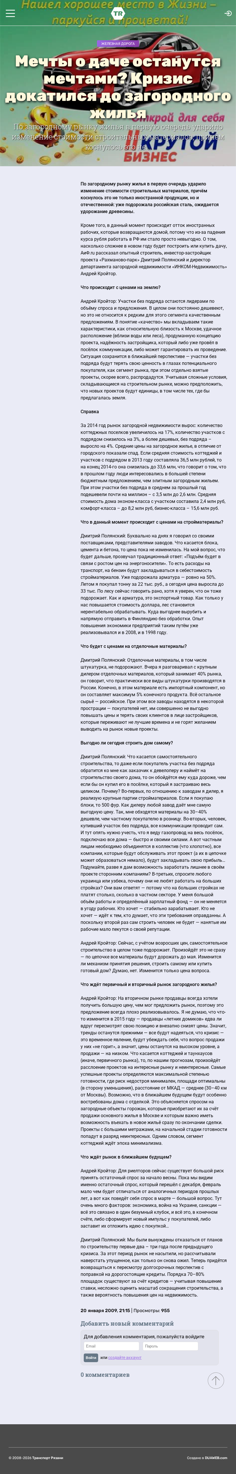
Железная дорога (118, 44)
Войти (91, 1358)
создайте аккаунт (125, 1357)
